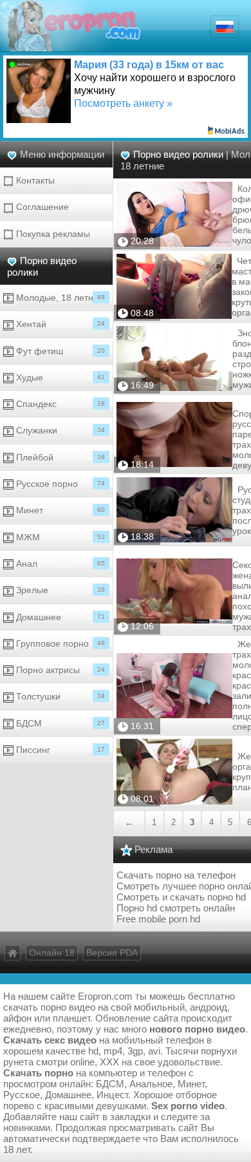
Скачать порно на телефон (176, 875)
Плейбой (59, 457)
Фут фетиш (59, 351)
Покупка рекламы (52, 234)
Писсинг (59, 750)
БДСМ (59, 723)
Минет (59, 510)
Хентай (59, 324)
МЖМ (59, 537)
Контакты (34, 180)
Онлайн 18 (52, 953)
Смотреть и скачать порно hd (181, 896)
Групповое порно (59, 643)
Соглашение (41, 207)
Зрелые (59, 590)
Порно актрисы (59, 670)
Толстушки (59, 696)
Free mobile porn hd (158, 918)
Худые (59, 377)
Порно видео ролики (178, 154)
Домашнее (59, 617)
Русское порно (59, 484)
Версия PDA (112, 953)
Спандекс (59, 404)
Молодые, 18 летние (59, 297)
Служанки (59, 430)
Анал (59, 563)
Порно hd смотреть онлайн (175, 907)
